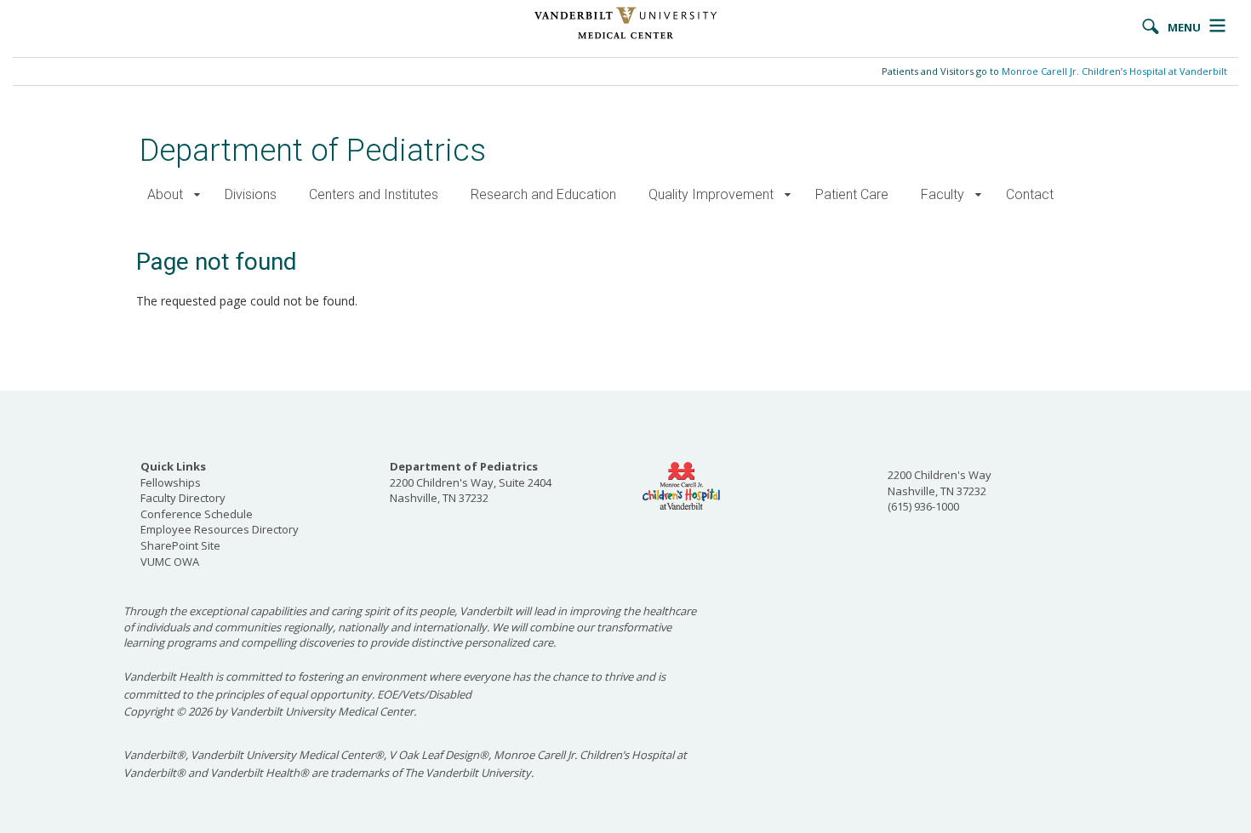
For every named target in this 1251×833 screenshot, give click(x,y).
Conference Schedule (196, 514)
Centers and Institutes (373, 194)
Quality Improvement (711, 194)
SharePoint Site (180, 545)
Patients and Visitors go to (1054, 71)
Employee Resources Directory (219, 529)
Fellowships (170, 482)
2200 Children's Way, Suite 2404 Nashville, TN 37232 (470, 482)
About (165, 194)
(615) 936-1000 (923, 506)
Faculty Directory (183, 497)
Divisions (251, 194)
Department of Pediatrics (313, 150)
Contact (1030, 194)
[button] (197, 195)
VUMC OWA (169, 561)
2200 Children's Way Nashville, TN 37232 (939, 483)
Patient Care (851, 194)
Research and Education (543, 194)
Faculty (942, 194)
